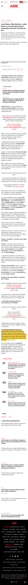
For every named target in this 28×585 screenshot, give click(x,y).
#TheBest (9, 173)
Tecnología (22, 536)
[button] (4, 6)
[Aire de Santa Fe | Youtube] (17, 556)
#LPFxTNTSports (17, 285)
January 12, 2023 (19, 186)
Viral (10, 539)
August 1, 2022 (14, 290)
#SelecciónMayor (6, 116)
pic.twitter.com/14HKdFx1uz (14, 286)
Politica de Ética (19, 559)
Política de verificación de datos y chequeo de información (14, 567)
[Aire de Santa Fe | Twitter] (12, 556)
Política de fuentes (21, 562)
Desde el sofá (6, 536)
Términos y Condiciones (18, 570)
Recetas (21, 534)
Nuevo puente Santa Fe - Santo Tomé (14, 551)
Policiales (5, 529)
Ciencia (19, 532)
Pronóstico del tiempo (11, 547)
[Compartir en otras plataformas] (21, 69)
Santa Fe (22, 526)
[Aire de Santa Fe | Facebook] (10, 556)
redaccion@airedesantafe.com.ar (16, 578)
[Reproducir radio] (2, 2)
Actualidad (12, 529)
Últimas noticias (14, 526)
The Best (4, 416)
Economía (23, 529)
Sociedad (22, 541)
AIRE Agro (24, 532)
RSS (24, 570)
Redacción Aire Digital (6, 66)
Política (3, 532)
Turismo (6, 539)
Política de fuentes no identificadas (10, 562)
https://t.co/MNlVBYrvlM (14, 313)
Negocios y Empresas (9, 541)
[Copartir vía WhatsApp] (18, 69)
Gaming (22, 539)
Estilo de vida (14, 536)
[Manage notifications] (25, 582)
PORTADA (3, 20)
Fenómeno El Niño (18, 544)
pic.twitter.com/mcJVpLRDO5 (14, 315)
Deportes (9, 20)
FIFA (10, 416)
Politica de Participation (7, 570)
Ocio (17, 541)
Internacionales (11, 532)
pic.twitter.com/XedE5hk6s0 (14, 126)
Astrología (16, 539)
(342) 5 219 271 (12, 577)
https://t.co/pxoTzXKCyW (14, 124)
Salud (17, 529)
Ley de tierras (14, 549)
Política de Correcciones (10, 559)
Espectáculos (8, 534)
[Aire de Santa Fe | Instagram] (15, 556)
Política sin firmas (14, 564)
